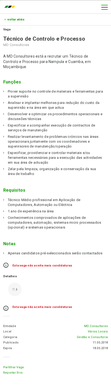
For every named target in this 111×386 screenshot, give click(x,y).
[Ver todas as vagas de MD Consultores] (15, 289)
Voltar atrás (16, 19)
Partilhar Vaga (13, 367)
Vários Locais (98, 331)
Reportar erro (13, 372)
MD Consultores (96, 326)
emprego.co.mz (11, 7)
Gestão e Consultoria (92, 337)
